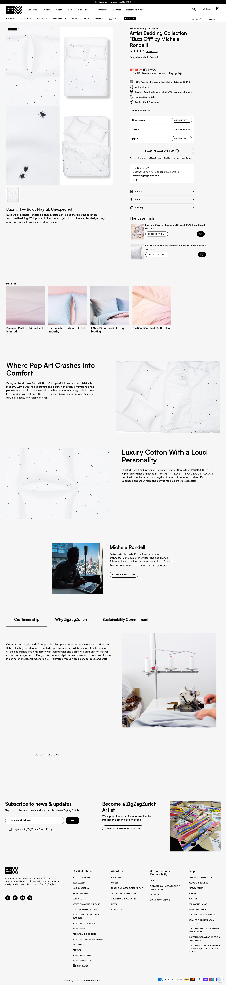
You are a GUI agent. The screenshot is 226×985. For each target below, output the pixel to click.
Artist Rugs (79, 928)
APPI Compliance (197, 909)
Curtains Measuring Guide (202, 914)
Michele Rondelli (149, 57)
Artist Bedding (80, 893)
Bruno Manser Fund (160, 900)
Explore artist (120, 574)
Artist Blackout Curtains (86, 904)
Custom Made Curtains (85, 909)
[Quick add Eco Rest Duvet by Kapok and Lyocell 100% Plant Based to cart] (201, 234)
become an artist (134, 9)
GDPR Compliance (197, 904)
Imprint (192, 893)
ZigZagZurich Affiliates (123, 893)
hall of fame (101, 9)
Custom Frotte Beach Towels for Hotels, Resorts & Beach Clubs (204, 948)
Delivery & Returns (198, 883)
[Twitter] (15, 899)
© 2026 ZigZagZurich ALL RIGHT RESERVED (82, 981)
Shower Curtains (82, 955)
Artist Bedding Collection (144, 28)
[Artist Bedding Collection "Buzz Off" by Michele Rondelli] (33, 66)
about (59, 9)
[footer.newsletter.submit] (72, 820)
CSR (152, 880)
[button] (218, 9)
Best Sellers (79, 883)
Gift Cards (82, 966)
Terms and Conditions (200, 877)
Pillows (77, 950)
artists (47, 9)
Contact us (117, 909)
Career (114, 883)
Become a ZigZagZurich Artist (127, 888)
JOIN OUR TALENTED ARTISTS (120, 828)
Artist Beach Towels (84, 960)
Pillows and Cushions (84, 934)
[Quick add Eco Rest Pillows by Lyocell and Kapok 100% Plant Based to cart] (202, 254)
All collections (81, 877)
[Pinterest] (29, 899)
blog (70, 9)
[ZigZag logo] (14, 10)
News (114, 904)
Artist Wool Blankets (84, 923)
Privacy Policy (195, 888)
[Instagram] (22, 899)
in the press (83, 9)
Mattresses (79, 944)
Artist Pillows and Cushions (88, 939)
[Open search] (194, 9)
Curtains (77, 898)
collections (33, 9)
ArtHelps (154, 894)
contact (117, 9)
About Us (116, 877)
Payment (192, 898)
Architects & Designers (123, 898)
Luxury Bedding (81, 888)
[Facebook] (7, 899)
